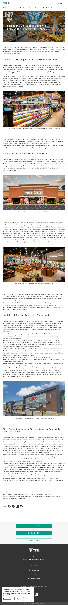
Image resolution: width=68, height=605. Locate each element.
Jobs (34, 574)
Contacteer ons (34, 570)
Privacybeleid (24, 586)
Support (34, 566)
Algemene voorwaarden (34, 586)
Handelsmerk (43, 586)
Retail (10, 21)
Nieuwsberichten (34, 578)
